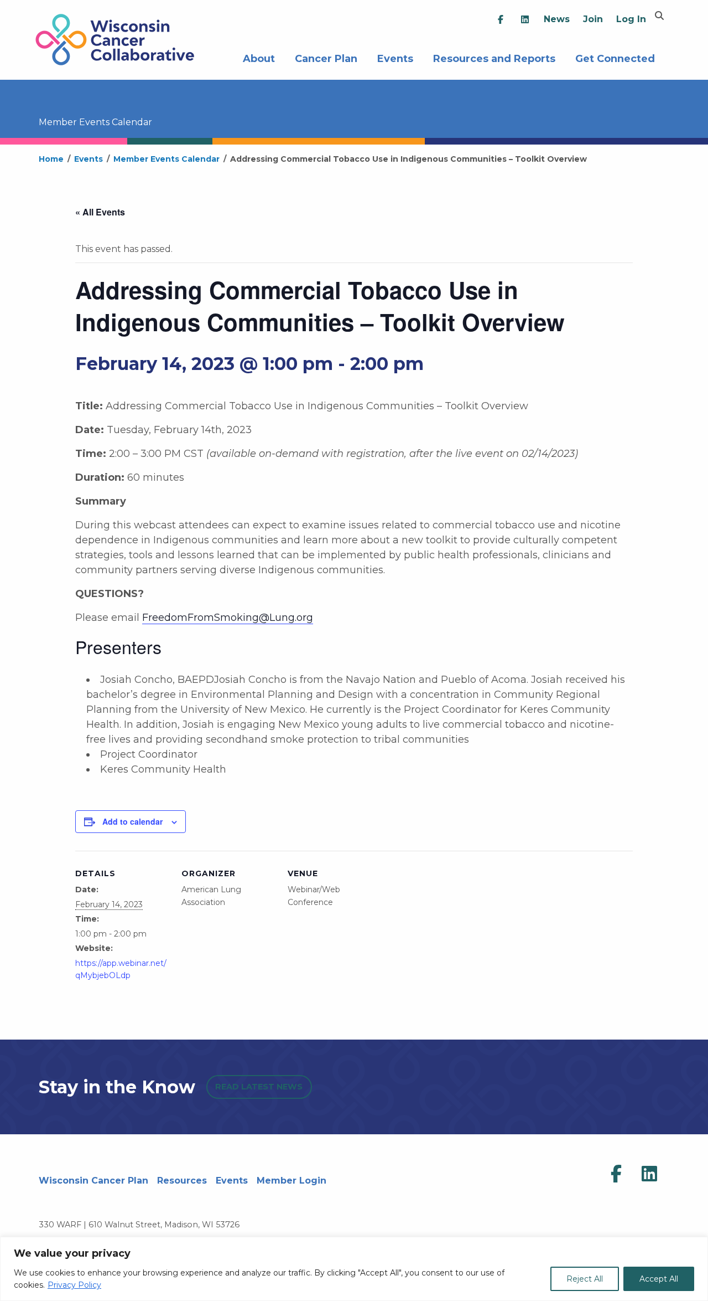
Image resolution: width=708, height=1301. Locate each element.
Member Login (291, 1180)
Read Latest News (259, 1087)
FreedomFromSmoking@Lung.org (227, 617)
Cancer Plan (326, 57)
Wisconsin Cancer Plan (93, 1180)
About (259, 57)
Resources (182, 1180)
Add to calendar (132, 821)
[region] (354, 1269)
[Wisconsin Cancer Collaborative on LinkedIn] (649, 1174)
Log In (631, 19)
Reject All (584, 1279)
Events (395, 57)
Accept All (658, 1279)
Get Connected (615, 57)
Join (593, 19)
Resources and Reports (494, 57)
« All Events (100, 211)
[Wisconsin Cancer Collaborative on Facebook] (616, 1174)
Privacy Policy (74, 1285)
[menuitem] (500, 19)
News (557, 19)
